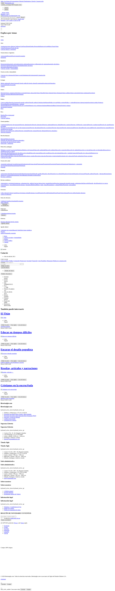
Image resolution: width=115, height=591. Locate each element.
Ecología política (23, 83)
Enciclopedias (13, 201)
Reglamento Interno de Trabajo (12, 494)
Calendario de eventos (6, 230)
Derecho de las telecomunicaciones (20, 127)
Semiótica (30, 175)
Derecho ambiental (48, 124)
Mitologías (50, 105)
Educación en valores (9, 151)
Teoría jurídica (16, 142)
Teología (58, 105)
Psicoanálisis (4, 104)
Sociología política (93, 102)
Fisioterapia (40, 164)
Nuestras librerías (5, 222)
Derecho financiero (57, 127)
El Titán (5, 313)
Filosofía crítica (46, 173)
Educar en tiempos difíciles (16, 332)
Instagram (6, 530)
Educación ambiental (39, 150)
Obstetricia (58, 164)
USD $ (6, 8)
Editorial (21, 1)
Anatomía (3, 164)
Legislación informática (18, 140)
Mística (54, 105)
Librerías (3, 215)
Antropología (33, 75)
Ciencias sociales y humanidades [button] (9, 68)
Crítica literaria (5, 193)
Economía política (24, 102)
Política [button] (3, 96)
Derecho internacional (68, 127)
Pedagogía (3, 156)
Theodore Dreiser (5, 326)
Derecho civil (74, 124)
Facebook (6, 526)
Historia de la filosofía (6, 175)
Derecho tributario (41, 131)
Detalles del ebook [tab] (9, 270)
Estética (32, 46)
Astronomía (4, 56)
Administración (26, 75)
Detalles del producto (6, 274)
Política (7, 139)
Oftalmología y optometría (75, 164)
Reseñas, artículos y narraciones (19, 368)
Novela (46, 193)
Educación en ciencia (84, 150)
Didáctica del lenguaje (28, 150)
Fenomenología (29, 173)
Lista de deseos (22, 325)
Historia (3, 94)
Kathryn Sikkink (5, 362)
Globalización (41, 102)
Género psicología (75, 93)
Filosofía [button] (3, 167)
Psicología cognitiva (29, 156)
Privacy (16, 523)
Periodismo (20, 94)
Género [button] (3, 86)
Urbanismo (9, 107)
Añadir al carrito (5, 266)
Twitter (6, 527)
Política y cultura (69, 102)
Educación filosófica (6, 153)
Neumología (46, 164)
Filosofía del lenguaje (79, 173)
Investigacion (46, 83)
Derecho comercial (83, 124)
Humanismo (15, 175)
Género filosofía (40, 93)
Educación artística (50, 150)
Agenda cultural (5, 223)
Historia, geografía (9, 185)
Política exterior (61, 102)
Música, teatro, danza (41, 185)
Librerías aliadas (14, 222)
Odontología (64, 164)
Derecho (3, 93)
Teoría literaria (64, 193)
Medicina (33, 185)
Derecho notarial (105, 127)
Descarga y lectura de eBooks (12, 417)
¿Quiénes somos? (8, 491)
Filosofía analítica (37, 173)
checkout (3, 26)
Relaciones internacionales (81, 102)
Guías (7, 201)
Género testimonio (84, 93)
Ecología (66, 183)
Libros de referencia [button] (6, 194)
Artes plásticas (11, 46)
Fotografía (37, 46)
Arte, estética (30, 183)
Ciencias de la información (8, 75)
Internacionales (12, 213)
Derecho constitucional (94, 124)
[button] (5, 12)
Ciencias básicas (38, 183)
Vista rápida (14, 325)
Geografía (12, 85)
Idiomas (8, 154)
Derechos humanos (14, 102)
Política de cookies (9, 508)
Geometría (22, 56)
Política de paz (53, 102)
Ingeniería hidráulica (6, 65)
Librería (33, 1)
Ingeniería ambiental (23, 64)
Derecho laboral (78, 127)
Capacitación (13, 150)
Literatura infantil (25, 193)
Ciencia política (5, 102)
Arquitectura (4, 46)
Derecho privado (8, 129)
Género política (66, 93)
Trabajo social (18, 75)
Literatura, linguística (25, 185)
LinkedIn (6, 532)
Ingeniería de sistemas (42, 64)
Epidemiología (26, 164)
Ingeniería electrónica (53, 64)
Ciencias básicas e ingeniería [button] (8, 49)
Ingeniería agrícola (13, 64)
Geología (17, 56)
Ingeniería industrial (17, 65)
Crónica (11, 193)
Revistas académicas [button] (6, 177)
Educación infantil (25, 153)
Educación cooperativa (61, 150)
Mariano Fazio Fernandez (7, 398)
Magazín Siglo (16, 230)
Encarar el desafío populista (17, 349)
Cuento (15, 193)
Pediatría (8, 165)
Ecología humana (14, 83)
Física (13, 56)
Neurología (53, 164)
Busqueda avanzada (10, 233)
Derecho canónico (66, 124)
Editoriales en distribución (4, 205)
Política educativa (14, 156)
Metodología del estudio (16, 154)
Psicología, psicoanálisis (69, 185)
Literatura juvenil (34, 193)
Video (57, 46)
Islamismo (3, 105)
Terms (22, 523)
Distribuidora (27, 1)
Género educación (31, 93)
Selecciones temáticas (26, 230)
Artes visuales (46, 183)
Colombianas (4, 213)
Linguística (8, 94)
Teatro (53, 46)
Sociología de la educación (67, 156)
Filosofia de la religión (23, 105)
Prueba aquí (21, 19)
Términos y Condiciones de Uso (12, 507)
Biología (9, 56)
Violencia (100, 102)
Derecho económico (46, 127)
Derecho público (14, 131)
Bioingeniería (4, 64)
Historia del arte (44, 46)
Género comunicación (11, 93)
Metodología (14, 94)
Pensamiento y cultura (53, 185)
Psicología (10, 104)
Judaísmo (44, 105)
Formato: (3, 262)
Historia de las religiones (35, 105)
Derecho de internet (6, 127)
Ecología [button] (3, 77)
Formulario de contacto (10, 420)
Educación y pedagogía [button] (7, 143)
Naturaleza (52, 83)
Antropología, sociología (7, 183)
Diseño (28, 46)
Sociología (92, 93)
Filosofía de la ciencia (102, 183)
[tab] (57, 274)
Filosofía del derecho (6, 140)
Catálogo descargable (9, 419)
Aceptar (9, 584)
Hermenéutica (108, 173)
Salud (58, 156)
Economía (3, 85)
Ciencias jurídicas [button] (5, 118)
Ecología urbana (31, 83)
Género (3, 185)
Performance (7, 48)
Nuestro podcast (3, 232)
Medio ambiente (5, 83)
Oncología (3, 165)
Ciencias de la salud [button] (6, 157)
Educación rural (44, 153)
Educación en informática (96, 150)
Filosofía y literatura (99, 173)
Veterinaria (22, 165)
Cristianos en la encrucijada (17, 385)
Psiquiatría (13, 165)
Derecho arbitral (57, 124)
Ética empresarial (9, 115)
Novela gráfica (72, 193)
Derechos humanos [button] (6, 132)
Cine (21, 46)
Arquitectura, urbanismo (20, 183)
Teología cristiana (65, 105)
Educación (86, 183)
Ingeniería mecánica (27, 65)
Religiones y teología (18, 104)
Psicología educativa (40, 156)
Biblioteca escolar (5, 150)
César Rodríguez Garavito (17, 362)
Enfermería (19, 164)
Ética (39, 175)
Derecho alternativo (37, 124)
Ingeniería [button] (3, 57)
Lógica (21, 175)
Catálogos (17, 46)
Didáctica (19, 150)
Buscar (22, 17)
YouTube (6, 529)
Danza (24, 46)
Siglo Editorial (4, 202)
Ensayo (19, 193)
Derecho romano (32, 131)
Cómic (2, 48)
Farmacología (33, 164)
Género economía (21, 93)
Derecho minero (96, 127)
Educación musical (35, 153)
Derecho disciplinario (35, 127)
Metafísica (25, 175)
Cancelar (3, 584)
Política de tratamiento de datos (12, 510)
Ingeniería (17, 185)
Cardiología (9, 164)
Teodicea (35, 175)
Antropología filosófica (7, 173)
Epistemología (17, 173)
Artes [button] (2, 40)
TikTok (6, 533)
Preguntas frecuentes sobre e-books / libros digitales (17, 414)
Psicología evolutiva (51, 156)
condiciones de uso (15, 518)
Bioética (3, 115)
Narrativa (41, 193)
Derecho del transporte (14, 124)
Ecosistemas (39, 83)
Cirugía (14, 164)
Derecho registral (23, 131)
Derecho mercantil (87, 127)
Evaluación (75, 153)
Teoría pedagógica (79, 156)
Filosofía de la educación (84, 153)
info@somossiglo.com (10, 478)
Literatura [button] (3, 186)
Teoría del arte (15, 48)
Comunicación (40, 1)
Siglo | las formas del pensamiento (10, 1)
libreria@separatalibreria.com (12, 439)
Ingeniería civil (32, 64)
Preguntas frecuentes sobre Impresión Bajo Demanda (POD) (20, 416)
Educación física (16, 153)
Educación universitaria (54, 153)
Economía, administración (76, 183)
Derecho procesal (5, 131)
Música (50, 46)
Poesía (8, 156)
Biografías (3, 116)
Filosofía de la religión (56, 173)
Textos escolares (88, 156)
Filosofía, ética (92, 183)
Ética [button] (2, 108)
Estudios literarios (80, 193)
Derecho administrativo (26, 124)
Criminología (4, 124)
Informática (4, 67)
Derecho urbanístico (51, 131)
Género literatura (57, 93)
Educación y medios (66, 153)
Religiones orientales (11, 105)
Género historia (49, 93)
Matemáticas (10, 67)
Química (15, 67)
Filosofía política (33, 102)
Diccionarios (20, 201)
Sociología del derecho (7, 142)
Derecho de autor (104, 124)
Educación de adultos (72, 150)
